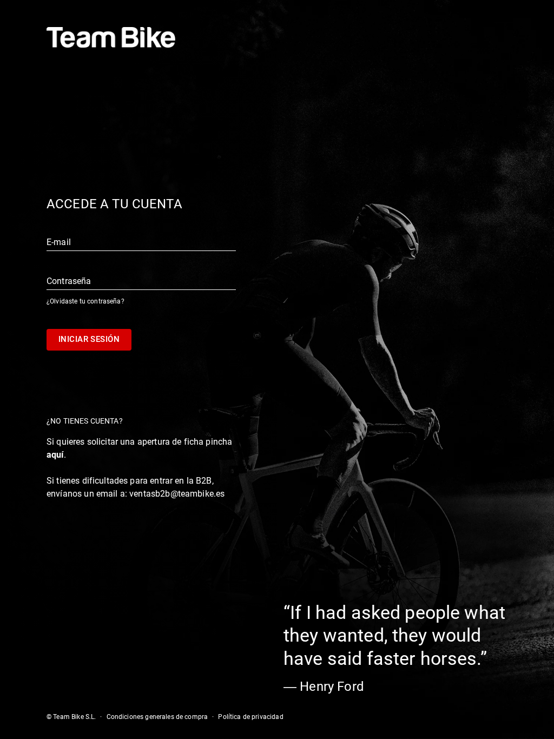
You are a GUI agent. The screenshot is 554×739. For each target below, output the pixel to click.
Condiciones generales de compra (157, 717)
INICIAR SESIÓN (89, 339)
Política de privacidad (250, 717)
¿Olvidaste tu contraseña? (85, 301)
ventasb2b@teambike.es (177, 494)
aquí (55, 455)
